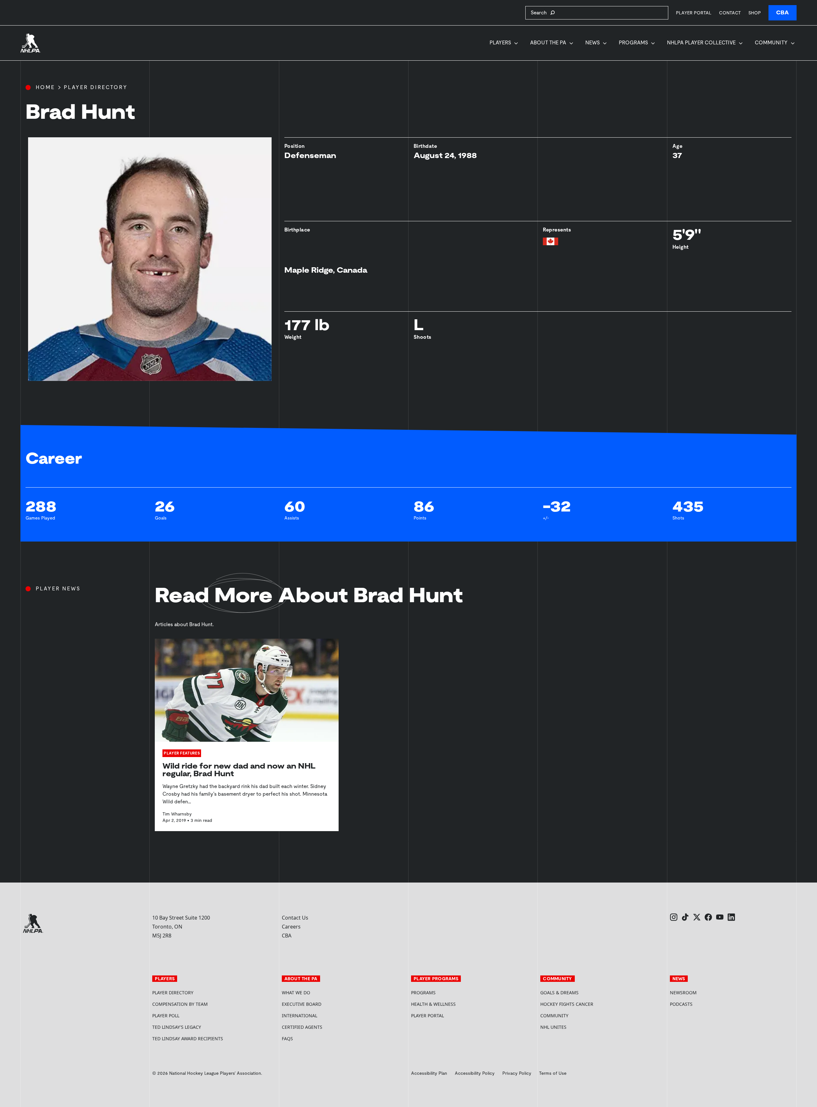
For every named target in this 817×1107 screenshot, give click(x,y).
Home (45, 87)
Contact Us (295, 917)
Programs (633, 43)
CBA (782, 13)
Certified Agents (302, 1027)
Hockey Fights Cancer (566, 1004)
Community (771, 43)
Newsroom (683, 992)
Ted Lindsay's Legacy (176, 1027)
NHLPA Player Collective (701, 43)
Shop (754, 12)
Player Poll (165, 1015)
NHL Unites (577, 1027)
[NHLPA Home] (30, 43)
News (592, 43)
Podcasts (681, 1004)
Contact (730, 12)
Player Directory (96, 87)
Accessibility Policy (475, 1073)
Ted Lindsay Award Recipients (187, 1038)
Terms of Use (552, 1073)
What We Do (296, 992)
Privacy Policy (516, 1073)
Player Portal (693, 12)
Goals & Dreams (559, 992)
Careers (291, 926)
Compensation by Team (180, 1004)
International (299, 1015)
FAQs (287, 1038)
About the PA (548, 43)
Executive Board (301, 1004)
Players (500, 43)
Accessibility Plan (429, 1073)
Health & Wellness (433, 1004)
